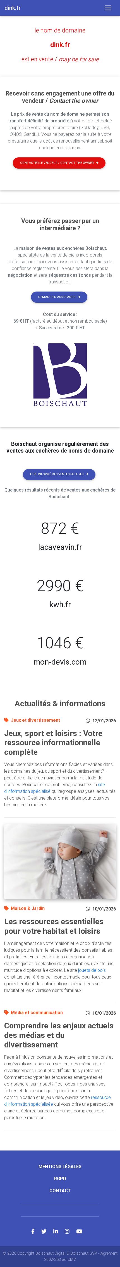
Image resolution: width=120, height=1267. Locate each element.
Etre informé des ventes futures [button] (56, 474)
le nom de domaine (60, 30)
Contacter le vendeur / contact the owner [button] (56, 163)
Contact (60, 1190)
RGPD (60, 1178)
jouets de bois (92, 970)
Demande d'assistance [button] (56, 297)
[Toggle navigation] (108, 8)
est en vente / (60, 59)
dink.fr (60, 45)
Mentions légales (60, 1166)
